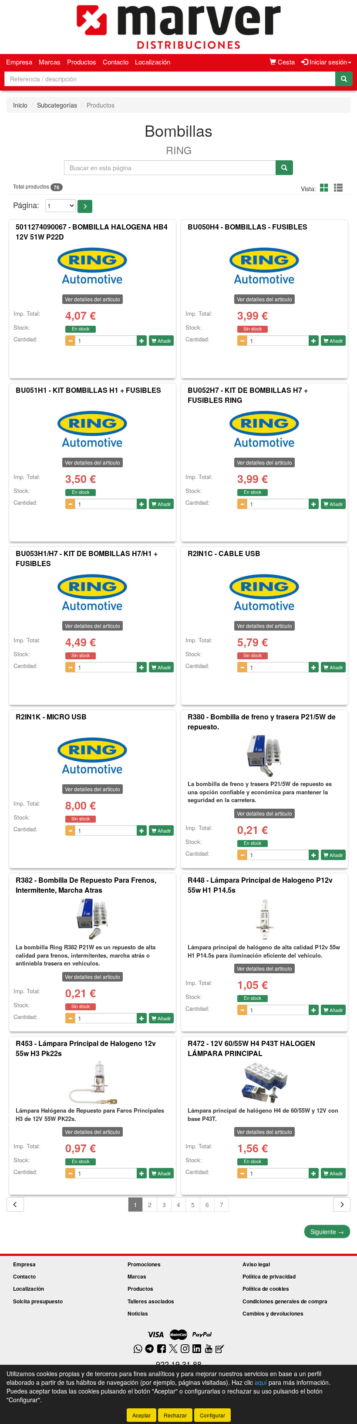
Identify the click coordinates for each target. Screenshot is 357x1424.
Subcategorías (57, 105)
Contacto (115, 61)
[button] (326, 187)
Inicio (20, 105)
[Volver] (15, 1204)
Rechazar (175, 1415)
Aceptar (141, 1415)
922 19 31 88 (179, 1364)
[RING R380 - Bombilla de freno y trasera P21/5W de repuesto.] (264, 756)
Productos (81, 61)
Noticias (138, 1313)
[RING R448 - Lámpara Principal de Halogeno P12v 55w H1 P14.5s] (264, 919)
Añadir (163, 340)
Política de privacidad (269, 1276)
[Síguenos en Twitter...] (173, 1349)
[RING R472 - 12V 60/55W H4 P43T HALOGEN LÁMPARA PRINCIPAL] (264, 1082)
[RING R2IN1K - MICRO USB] (92, 756)
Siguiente (327, 1231)
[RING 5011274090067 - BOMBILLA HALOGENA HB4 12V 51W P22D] (92, 266)
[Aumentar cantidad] (142, 340)
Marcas (50, 61)
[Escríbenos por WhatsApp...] (137, 1349)
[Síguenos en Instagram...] (185, 1349)
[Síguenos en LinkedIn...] (197, 1349)
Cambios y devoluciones (272, 1313)
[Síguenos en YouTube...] (208, 1349)
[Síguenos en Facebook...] (161, 1349)
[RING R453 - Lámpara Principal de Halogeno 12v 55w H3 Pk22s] (92, 1082)
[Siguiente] (341, 1204)
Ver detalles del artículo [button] (92, 299)
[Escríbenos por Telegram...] (149, 1349)
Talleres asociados (151, 1301)
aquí (261, 1382)
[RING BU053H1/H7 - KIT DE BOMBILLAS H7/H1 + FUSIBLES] (92, 592)
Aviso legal (256, 1264)
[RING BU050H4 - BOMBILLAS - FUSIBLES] (264, 266)
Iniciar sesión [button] (327, 61)
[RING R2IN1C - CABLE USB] (264, 592)
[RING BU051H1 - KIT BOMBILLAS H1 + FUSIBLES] (92, 429)
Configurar (212, 1415)
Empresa (19, 61)
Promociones (144, 1264)
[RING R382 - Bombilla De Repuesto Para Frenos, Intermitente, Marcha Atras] (92, 919)
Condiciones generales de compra (284, 1301)
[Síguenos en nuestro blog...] (220, 1349)
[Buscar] (344, 78)
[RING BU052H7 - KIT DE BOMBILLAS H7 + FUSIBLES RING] (264, 429)
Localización (152, 61)
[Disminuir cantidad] (70, 340)
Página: (26, 204)
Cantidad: (25, 339)
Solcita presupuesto (38, 1301)
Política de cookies (265, 1288)
